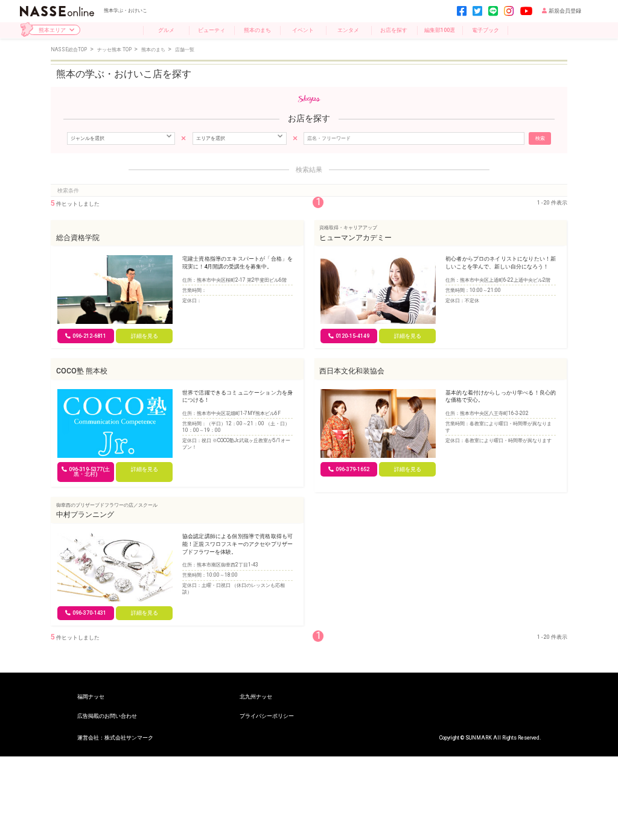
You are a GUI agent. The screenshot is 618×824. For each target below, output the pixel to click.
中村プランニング (85, 514)
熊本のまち (257, 30)
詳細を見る (144, 336)
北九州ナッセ (256, 696)
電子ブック (485, 30)
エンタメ (348, 30)
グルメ (166, 30)
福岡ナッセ (90, 696)
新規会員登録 (565, 11)
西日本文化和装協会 (351, 371)
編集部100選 (439, 30)
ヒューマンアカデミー (355, 237)
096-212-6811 (89, 336)
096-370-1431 (89, 613)
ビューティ (211, 30)
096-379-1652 (352, 469)
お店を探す (393, 30)
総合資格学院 (78, 237)
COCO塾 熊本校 (81, 371)
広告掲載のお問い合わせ (107, 715)
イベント (303, 30)
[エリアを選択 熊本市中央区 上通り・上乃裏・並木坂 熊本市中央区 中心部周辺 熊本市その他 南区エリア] (240, 138)
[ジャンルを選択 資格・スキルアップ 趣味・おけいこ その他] (121, 138)
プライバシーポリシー (267, 715)
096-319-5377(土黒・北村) (89, 472)
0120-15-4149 (352, 336)
